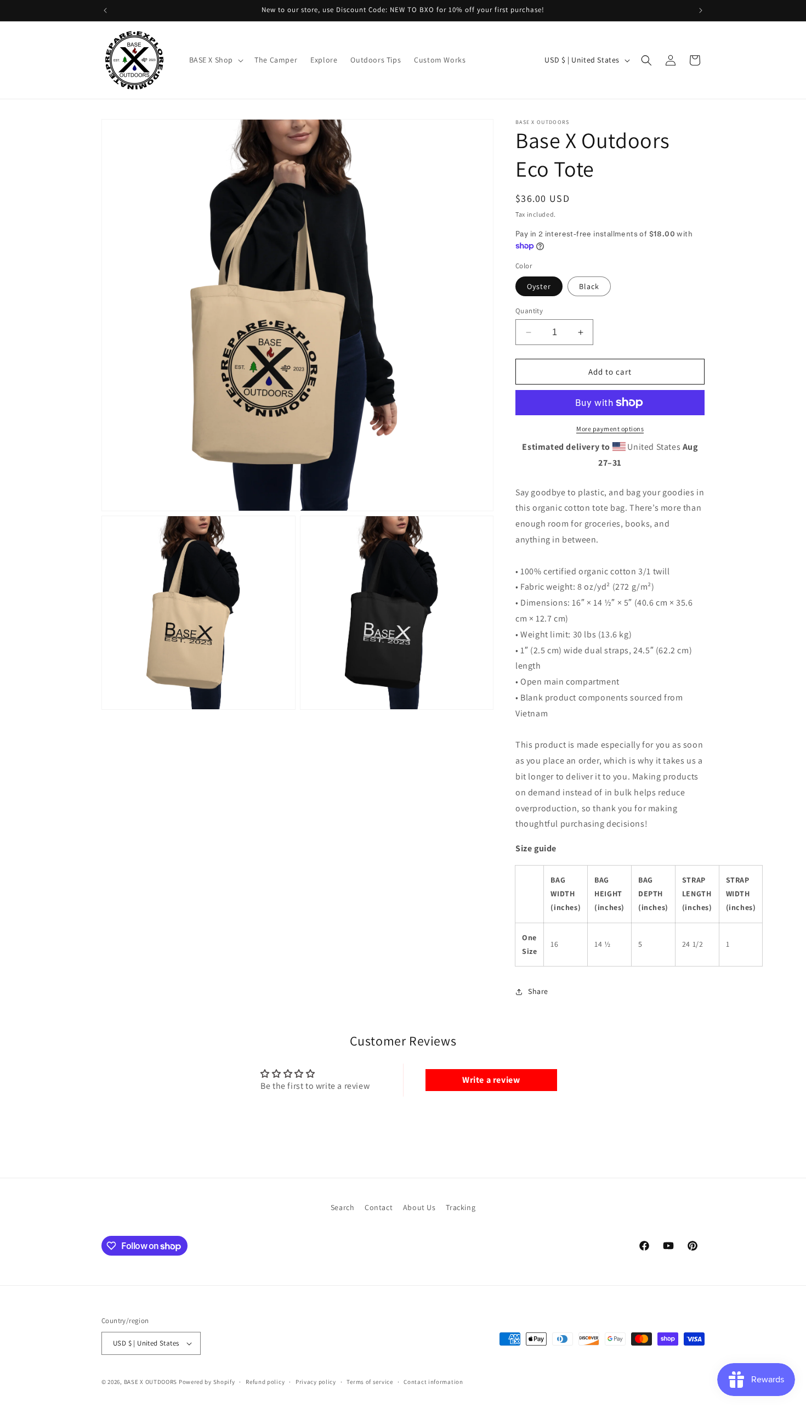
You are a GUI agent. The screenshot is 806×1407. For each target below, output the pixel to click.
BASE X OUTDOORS (151, 1382)
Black (589, 286)
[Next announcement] (701, 10)
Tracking (460, 1207)
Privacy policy (316, 1381)
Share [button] (538, 992)
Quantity (529, 310)
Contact (379, 1207)
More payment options (610, 429)
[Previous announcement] (105, 10)
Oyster (539, 286)
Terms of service (370, 1381)
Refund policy (265, 1381)
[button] (215, 59)
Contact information (433, 1381)
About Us (419, 1207)
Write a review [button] (491, 1080)
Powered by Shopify (207, 1382)
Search (343, 1207)
